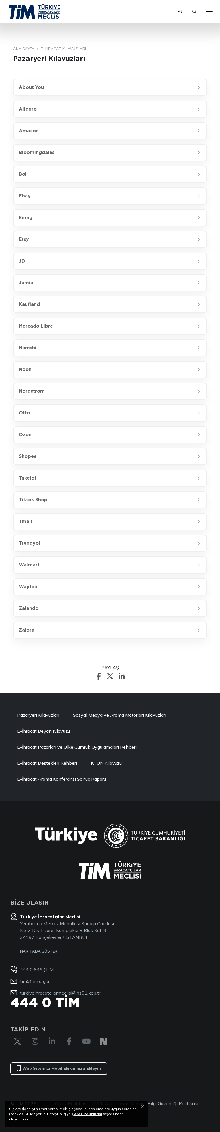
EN (180, 11)
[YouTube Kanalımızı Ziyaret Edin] (86, 1041)
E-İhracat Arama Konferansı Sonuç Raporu (61, 779)
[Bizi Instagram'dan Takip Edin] (35, 1041)
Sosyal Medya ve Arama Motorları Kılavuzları (119, 715)
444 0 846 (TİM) (37, 969)
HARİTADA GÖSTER (38, 951)
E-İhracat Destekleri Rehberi (47, 763)
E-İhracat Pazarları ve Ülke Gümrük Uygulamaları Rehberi (77, 747)
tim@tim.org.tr (35, 981)
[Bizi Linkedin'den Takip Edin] (52, 1041)
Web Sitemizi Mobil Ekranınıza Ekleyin (61, 1068)
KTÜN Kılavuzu (106, 763)
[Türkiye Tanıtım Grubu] (66, 835)
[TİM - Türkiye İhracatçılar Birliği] (34, 11)
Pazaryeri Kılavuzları (38, 715)
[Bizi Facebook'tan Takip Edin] (69, 1041)
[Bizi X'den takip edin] (17, 1041)
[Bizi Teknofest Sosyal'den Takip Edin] (103, 1041)
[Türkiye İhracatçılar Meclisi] (110, 870)
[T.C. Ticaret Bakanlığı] (144, 836)
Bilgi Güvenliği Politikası (173, 1103)
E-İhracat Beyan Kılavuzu (43, 731)
